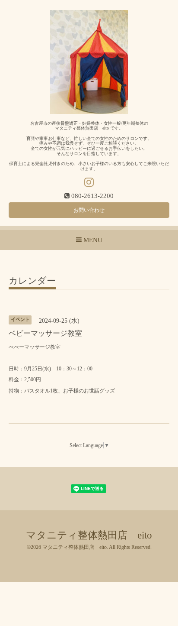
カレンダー (32, 281)
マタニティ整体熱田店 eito (89, 535)
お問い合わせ (89, 210)
